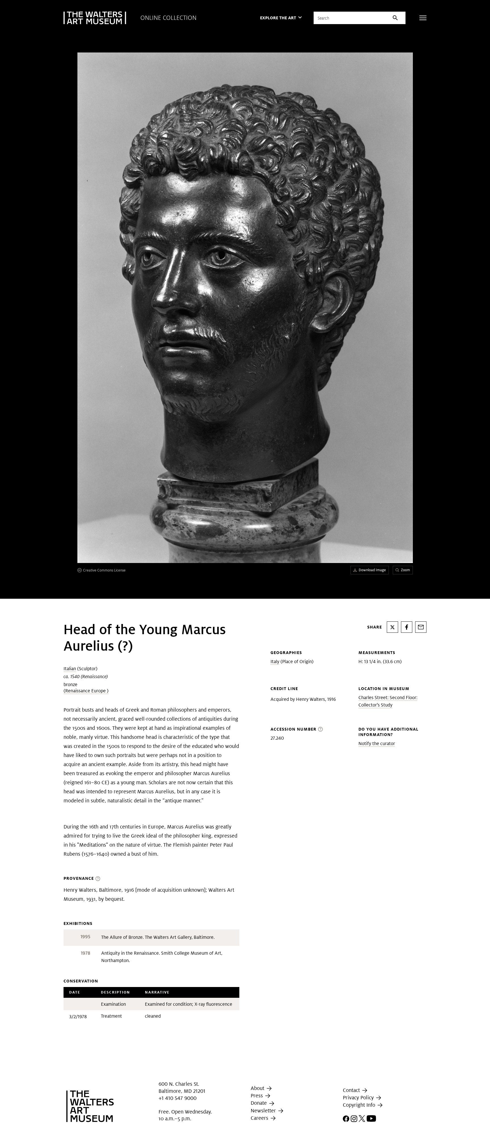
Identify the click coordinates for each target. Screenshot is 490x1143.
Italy (275, 662)
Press (257, 1095)
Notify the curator (376, 743)
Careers (260, 1118)
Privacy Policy (359, 1097)
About (258, 1088)
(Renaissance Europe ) (86, 691)
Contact (352, 1090)
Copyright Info (360, 1105)
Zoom (405, 570)
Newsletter (264, 1110)
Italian (70, 669)
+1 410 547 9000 (178, 1098)
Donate (259, 1103)
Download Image (372, 570)
